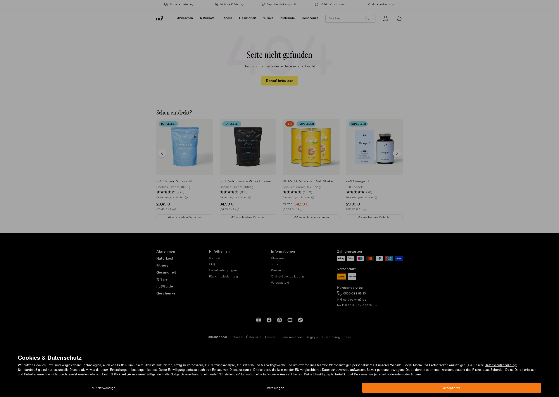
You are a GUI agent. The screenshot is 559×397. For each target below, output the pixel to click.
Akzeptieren (451, 388)
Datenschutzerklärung (500, 365)
